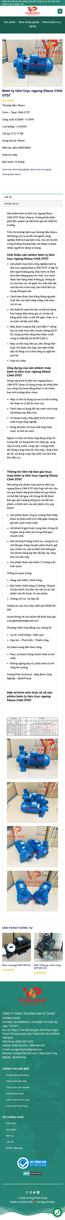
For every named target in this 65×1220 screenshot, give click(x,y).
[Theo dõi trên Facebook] (27, 1192)
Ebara (18, 174)
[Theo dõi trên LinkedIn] (38, 1192)
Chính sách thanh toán (18, 1099)
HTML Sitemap (14, 1148)
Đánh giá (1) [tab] (11, 204)
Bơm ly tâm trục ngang (40, 169)
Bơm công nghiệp (29, 22)
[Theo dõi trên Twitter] (34, 1192)
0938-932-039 (19, 1045)
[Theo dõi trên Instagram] (30, 1192)
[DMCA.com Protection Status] (32, 1173)
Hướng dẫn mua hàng (17, 1075)
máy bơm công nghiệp (35, 264)
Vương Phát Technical (19, 674)
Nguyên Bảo (48, 1202)
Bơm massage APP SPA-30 (16, 965)
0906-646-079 (37, 1045)
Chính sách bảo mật (16, 1081)
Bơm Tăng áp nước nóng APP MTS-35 (47, 966)
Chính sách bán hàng (17, 1105)
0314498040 (20, 1022)
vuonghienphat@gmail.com (22, 620)
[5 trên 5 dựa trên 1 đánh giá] (32, 100)
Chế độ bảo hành (15, 1093)
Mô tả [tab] (8, 197)
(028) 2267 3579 (24, 1041)
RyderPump (24, 678)
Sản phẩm (9, 22)
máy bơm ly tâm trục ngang (29, 369)
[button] (60, 11)
